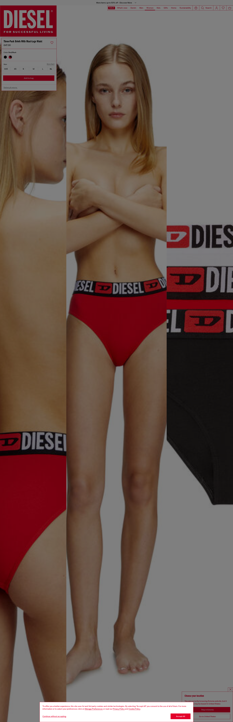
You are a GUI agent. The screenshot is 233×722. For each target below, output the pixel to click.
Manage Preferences (94, 709)
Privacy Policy (119, 709)
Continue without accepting (54, 716)
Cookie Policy (134, 709)
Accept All (180, 716)
